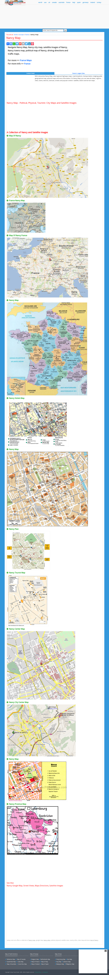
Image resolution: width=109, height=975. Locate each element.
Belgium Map (35, 959)
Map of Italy (44, 961)
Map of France (35, 961)
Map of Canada (21, 959)
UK (49, 2)
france (68, 2)
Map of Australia (11, 964)
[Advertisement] (54, 16)
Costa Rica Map (22, 964)
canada (54, 2)
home (16, 35)
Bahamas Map (11, 959)
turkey (99, 2)
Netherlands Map (45, 959)
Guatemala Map (11, 961)
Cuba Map (20, 961)
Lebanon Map (67, 961)
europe (21, 35)
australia (61, 2)
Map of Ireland (35, 964)
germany (85, 2)
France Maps (26, 60)
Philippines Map (70, 964)
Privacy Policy (38, 972)
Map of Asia (58, 954)
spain (79, 2)
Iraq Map (58, 961)
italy (73, 2)
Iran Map (69, 959)
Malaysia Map (60, 964)
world (40, 2)
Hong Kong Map (60, 959)
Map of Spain (45, 964)
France (27, 63)
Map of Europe (34, 954)
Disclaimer (45, 972)
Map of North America (11, 954)
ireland (92, 2)
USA (45, 2)
